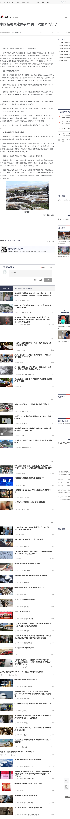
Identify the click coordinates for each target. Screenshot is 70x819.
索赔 (26, 374)
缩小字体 (46, 32)
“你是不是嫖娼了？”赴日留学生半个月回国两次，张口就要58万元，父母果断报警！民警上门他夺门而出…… (33, 662)
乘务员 (29, 699)
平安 (28, 300)
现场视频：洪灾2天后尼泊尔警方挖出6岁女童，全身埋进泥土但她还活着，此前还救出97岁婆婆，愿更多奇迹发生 (33, 319)
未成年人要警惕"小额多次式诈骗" (28, 563)
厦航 (25, 699)
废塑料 (7, 240)
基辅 (28, 607)
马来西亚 (13, 240)
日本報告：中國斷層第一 (24, 648)
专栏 (43, 2)
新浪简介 (60, 479)
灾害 (30, 312)
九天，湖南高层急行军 (23, 612)
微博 (64, 32)
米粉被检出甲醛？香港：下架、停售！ (29, 783)
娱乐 (23, 2)
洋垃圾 (18, 240)
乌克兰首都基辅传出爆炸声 (25, 599)
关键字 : (2, 240)
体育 (13, 2)
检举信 (23, 350)
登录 (35, 280)
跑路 (26, 747)
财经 (18, 2)
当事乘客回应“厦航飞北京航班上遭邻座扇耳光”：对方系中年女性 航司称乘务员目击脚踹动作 (33, 694)
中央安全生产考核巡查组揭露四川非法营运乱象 (33, 703)
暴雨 (23, 312)
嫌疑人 (31, 643)
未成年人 (29, 570)
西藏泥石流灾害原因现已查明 (26, 795)
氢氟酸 (26, 723)
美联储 (34, 815)
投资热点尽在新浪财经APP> (23, 288)
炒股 (33, 778)
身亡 (28, 631)
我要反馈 (51, 241)
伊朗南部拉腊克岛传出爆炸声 (26, 679)
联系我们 (60, 482)
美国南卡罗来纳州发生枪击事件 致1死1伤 (31, 575)
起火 (23, 374)
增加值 (31, 619)
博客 (33, 2)
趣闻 (25, 607)
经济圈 (29, 447)
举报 (41, 32)
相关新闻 (6, 288)
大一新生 (24, 423)
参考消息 (18, 32)
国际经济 (26, 815)
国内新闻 (15, 17)
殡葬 (25, 631)
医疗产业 (24, 509)
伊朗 (30, 687)
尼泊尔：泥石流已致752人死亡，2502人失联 (17, 752)
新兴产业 (26, 619)
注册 (40, 280)
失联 (30, 411)
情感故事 (24, 300)
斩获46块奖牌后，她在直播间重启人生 (29, 587)
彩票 (28, 497)
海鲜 (25, 595)
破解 (16, 675)
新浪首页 (2, 2)
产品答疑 (60, 485)
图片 (38, 2)
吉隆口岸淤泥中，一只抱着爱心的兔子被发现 (32, 404)
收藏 (58, 32)
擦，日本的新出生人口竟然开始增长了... (30, 808)
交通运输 (24, 711)
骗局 (26, 667)
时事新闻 (26, 687)
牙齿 (28, 509)
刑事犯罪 (26, 643)
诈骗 (23, 534)
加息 (30, 815)
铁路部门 (26, 546)
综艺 (23, 747)
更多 (48, 2)
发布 (48, 280)
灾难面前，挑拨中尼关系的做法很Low (29, 478)
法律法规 (11, 675)
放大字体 (52, 32)
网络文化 (26, 766)
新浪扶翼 (61, 529)
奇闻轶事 (26, 582)
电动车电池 (30, 374)
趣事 (23, 435)
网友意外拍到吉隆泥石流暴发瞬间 (28, 759)
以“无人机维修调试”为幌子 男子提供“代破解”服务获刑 (21, 672)
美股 (37, 815)
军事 (61, 45)
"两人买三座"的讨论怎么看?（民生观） (30, 539)
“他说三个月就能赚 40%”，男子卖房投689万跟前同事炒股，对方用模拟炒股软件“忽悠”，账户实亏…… (33, 774)
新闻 (8, 2)
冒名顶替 (24, 473)
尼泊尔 (29, 324)
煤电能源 (24, 447)
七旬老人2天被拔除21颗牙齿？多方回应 (30, 502)
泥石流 (26, 312)
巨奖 (25, 497)
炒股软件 (29, 778)
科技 (28, 2)
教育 (61, 60)
